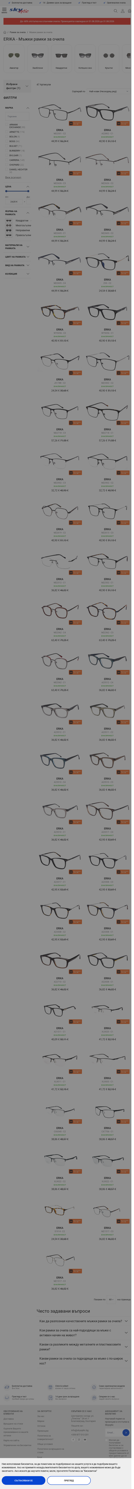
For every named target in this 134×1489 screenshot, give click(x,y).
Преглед (69, 1480)
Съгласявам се (23, 1480)
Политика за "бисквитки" (82, 1471)
